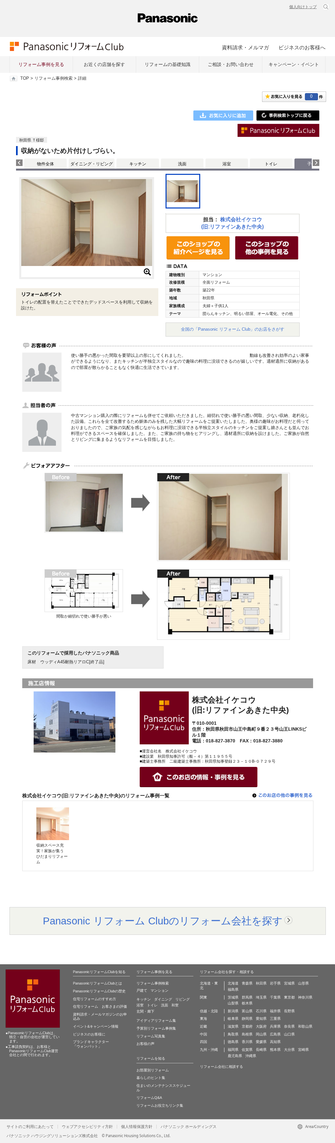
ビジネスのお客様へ (302, 47)
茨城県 (233, 997)
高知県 (275, 1042)
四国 (203, 1042)
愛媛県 (261, 1042)
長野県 (289, 1011)
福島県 (233, 989)
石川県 (261, 1011)
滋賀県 (233, 1026)
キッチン (137, 163)
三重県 (275, 1018)
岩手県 (275, 983)
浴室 (226, 163)
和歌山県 (305, 1026)
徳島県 (233, 1042)
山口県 (289, 1034)
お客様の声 (145, 1044)
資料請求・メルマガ (245, 47)
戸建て (141, 990)
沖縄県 (250, 1056)
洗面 (182, 163)
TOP (24, 78)
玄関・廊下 (145, 1011)
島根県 (247, 1034)
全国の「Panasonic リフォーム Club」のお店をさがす (232, 329)
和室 (175, 1005)
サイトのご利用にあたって (30, 1127)
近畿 (203, 1026)
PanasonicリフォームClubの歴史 (99, 991)
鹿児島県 (235, 1056)
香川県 (247, 1042)
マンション (159, 990)
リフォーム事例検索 (53, 78)
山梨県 (233, 1003)
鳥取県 (233, 1034)
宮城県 (289, 983)
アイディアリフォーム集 (156, 1020)
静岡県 (247, 1018)
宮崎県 (303, 1050)
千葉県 (275, 997)
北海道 (233, 983)
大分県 (289, 1050)
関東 (203, 997)
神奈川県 (305, 997)
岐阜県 (233, 1018)
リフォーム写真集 (150, 1036)
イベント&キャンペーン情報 (95, 1026)
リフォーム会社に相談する (221, 1066)
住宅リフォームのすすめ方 (94, 999)
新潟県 (233, 1011)
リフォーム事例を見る (41, 64)
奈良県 (289, 1026)
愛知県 (261, 1018)
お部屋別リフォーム (152, 1070)
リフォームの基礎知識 (167, 64)
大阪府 (261, 1026)
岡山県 (261, 1034)
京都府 (247, 1026)
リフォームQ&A (149, 1098)
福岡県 (233, 1050)
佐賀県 (247, 1050)
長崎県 (261, 1050)
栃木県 (247, 1003)
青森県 (247, 983)
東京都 (289, 997)
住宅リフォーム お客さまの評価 (100, 1006)
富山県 (247, 1011)
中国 (203, 1034)
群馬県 (247, 997)
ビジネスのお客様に (89, 1034)
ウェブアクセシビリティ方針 (87, 1127)
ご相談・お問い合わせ (231, 64)
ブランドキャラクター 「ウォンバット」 (91, 1044)
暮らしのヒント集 (150, 1078)
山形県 (303, 983)
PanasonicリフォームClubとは (97, 983)
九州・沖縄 (209, 1050)
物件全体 (45, 163)
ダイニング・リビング (91, 163)
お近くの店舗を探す (104, 64)
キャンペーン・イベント (294, 64)
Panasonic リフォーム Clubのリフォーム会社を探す (163, 920)
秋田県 (261, 983)
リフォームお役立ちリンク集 (159, 1105)
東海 (203, 1018)
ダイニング (163, 999)
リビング (182, 999)
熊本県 (275, 1050)
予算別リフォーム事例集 (156, 1028)
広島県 (275, 1034)
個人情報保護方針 (136, 1127)
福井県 (275, 1011)
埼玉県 (261, 997)
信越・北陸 (209, 1011)
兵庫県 (275, 1026)
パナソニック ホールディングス (189, 1127)
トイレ (271, 163)
